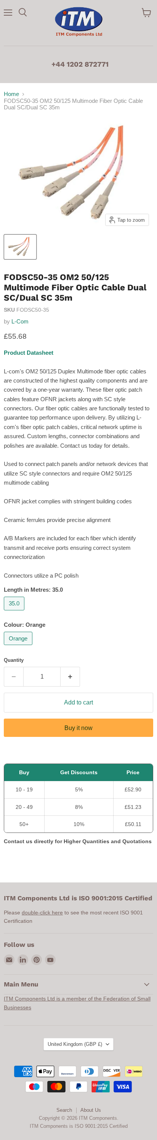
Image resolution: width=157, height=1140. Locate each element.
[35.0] (15, 612)
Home (11, 94)
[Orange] (19, 647)
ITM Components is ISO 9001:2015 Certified (79, 1126)
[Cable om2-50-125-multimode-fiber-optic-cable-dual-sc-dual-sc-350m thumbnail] (20, 247)
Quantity (14, 660)
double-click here (42, 912)
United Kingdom (75, 1044)
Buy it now (78, 728)
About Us (90, 1110)
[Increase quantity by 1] (70, 677)
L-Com (20, 321)
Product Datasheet (28, 352)
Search (64, 1110)
